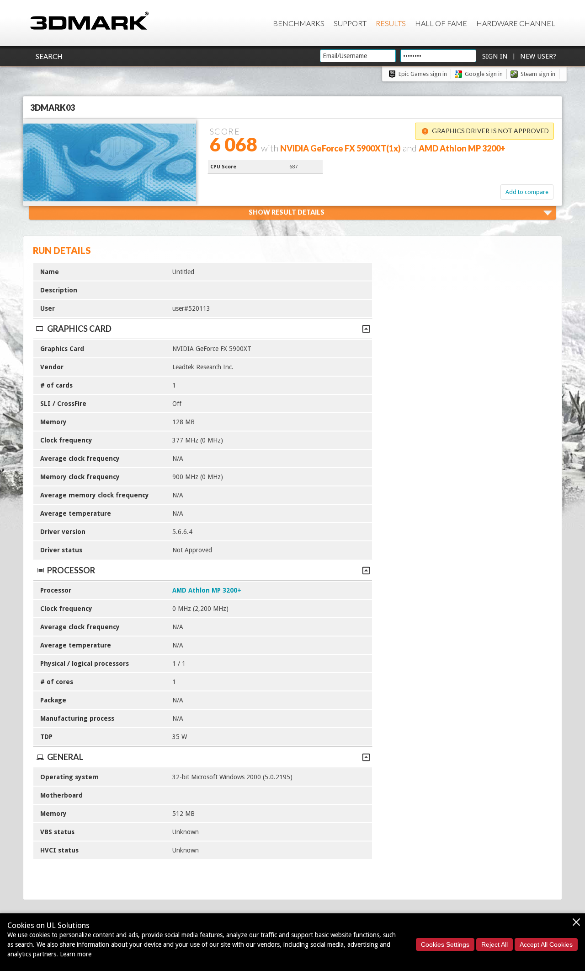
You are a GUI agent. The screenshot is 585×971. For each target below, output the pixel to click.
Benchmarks (298, 23)
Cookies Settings (445, 944)
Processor (71, 570)
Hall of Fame (441, 23)
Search (49, 56)
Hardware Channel (515, 23)
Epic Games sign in (423, 73)
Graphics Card (79, 328)
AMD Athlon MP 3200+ (206, 590)
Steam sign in (538, 73)
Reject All (494, 944)
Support (350, 23)
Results (391, 23)
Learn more (75, 954)
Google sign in (484, 73)
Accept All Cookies (546, 944)
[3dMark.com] (89, 21)
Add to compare (526, 192)
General (65, 757)
